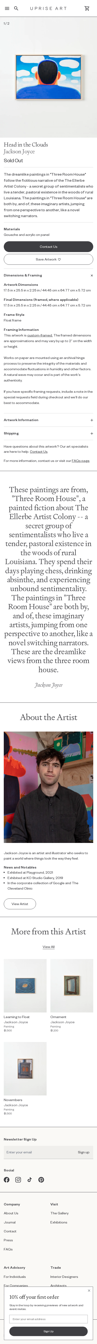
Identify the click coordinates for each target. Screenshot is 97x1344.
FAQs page (80, 460)
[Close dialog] (89, 1290)
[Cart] (87, 8)
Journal (10, 1222)
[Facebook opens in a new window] (7, 1180)
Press (8, 1240)
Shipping (11, 433)
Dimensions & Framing (23, 275)
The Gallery (59, 1213)
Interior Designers (64, 1276)
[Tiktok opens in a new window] (30, 1180)
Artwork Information (21, 420)
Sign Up (49, 1331)
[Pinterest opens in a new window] (41, 1180)
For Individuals (15, 1276)
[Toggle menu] (7, 8)
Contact (10, 1231)
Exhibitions (58, 1222)
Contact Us (39, 451)
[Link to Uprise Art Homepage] (48, 8)
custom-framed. (40, 335)
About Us (11, 1213)
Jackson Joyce (19, 151)
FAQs (8, 1249)
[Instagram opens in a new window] (18, 1180)
